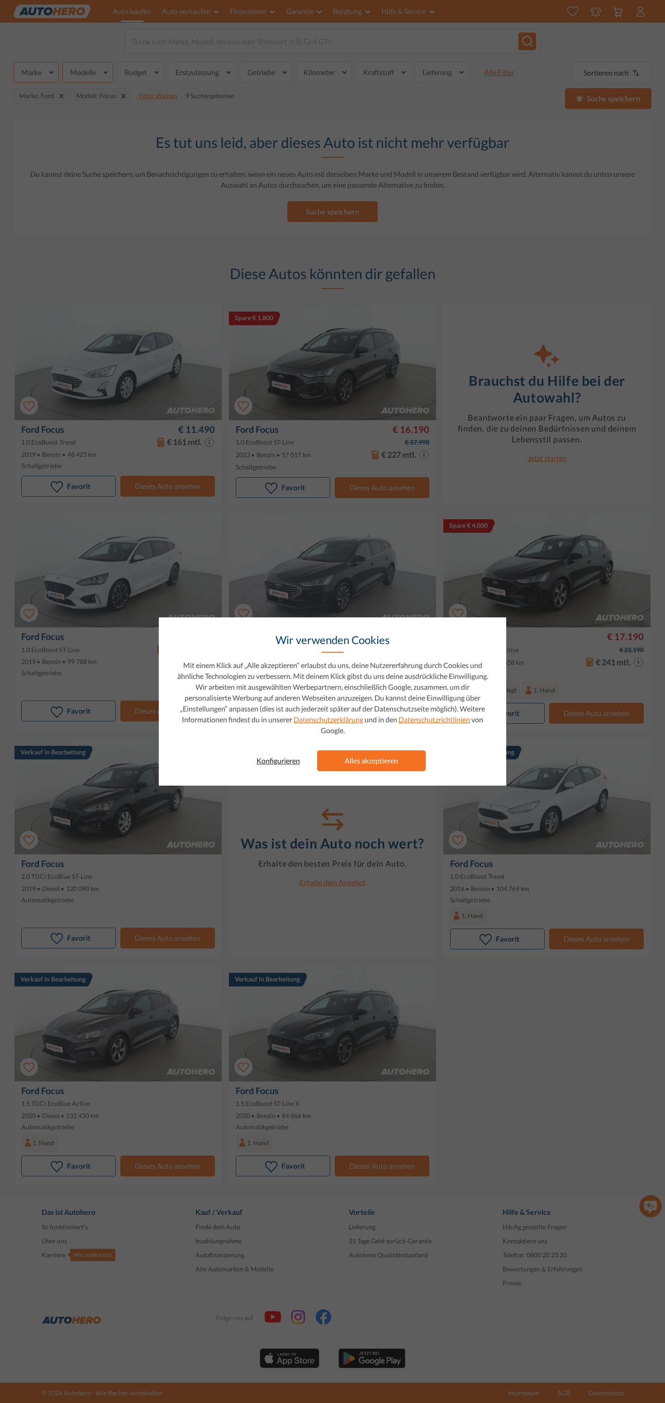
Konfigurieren (278, 760)
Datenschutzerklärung (328, 719)
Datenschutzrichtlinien (434, 719)
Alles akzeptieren (371, 760)
